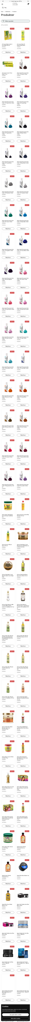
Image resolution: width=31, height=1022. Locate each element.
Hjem (2, 11)
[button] (28, 4)
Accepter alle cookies (15, 1014)
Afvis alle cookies (15, 1018)
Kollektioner (7, 11)
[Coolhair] (15, 4)
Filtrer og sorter (9, 21)
